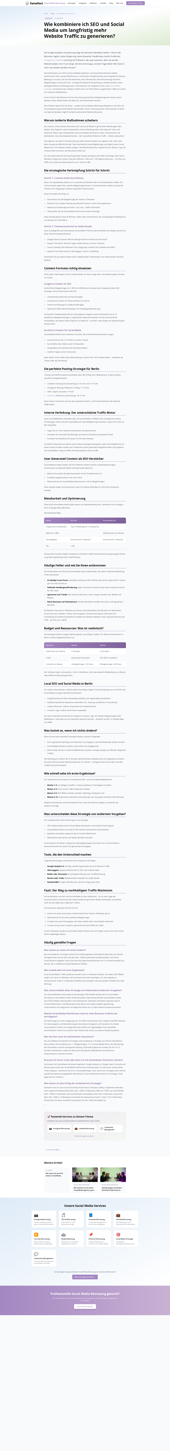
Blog (111, 3)
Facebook (93, 3)
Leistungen (71, 3)
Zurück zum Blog (51, 1150)
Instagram (82, 3)
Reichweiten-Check (135, 3)
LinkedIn (103, 3)
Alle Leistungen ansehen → (85, 1136)
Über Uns (119, 3)
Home (46, 13)
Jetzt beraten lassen (85, 1306)
